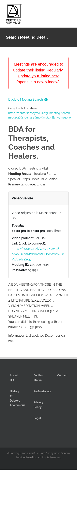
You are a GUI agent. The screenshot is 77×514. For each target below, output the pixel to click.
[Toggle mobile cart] (55, 8)
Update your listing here (38, 76)
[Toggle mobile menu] (69, 8)
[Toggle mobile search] (62, 8)
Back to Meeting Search (25, 99)
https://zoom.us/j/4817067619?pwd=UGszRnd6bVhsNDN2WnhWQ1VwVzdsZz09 (38, 254)
